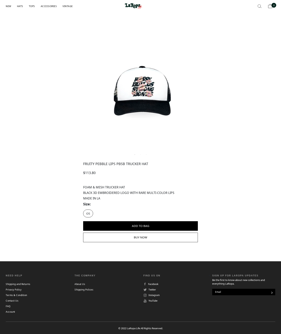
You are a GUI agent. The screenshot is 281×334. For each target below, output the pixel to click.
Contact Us (12, 300)
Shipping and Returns (18, 284)
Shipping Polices (84, 289)
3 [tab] (146, 155)
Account (10, 311)
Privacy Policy (13, 289)
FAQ (8, 306)
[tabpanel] (140, 91)
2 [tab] (140, 155)
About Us (80, 284)
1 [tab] (135, 155)
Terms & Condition (16, 295)
